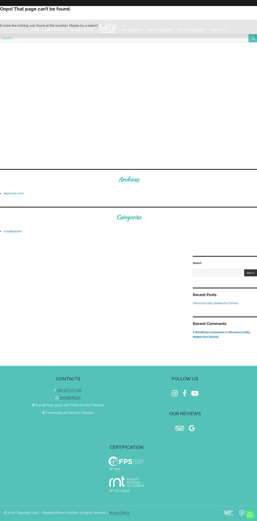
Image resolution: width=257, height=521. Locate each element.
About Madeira (159, 30)
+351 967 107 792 (236, 13)
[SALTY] (107, 29)
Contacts (218, 30)
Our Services (131, 30)
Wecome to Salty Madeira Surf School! (215, 303)
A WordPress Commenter (208, 332)
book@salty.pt (201, 13)
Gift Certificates (191, 30)
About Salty (55, 30)
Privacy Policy (119, 513)
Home (35, 30)
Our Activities (81, 30)
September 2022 (14, 193)
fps (126, 464)
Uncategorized (12, 231)
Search (197, 263)
